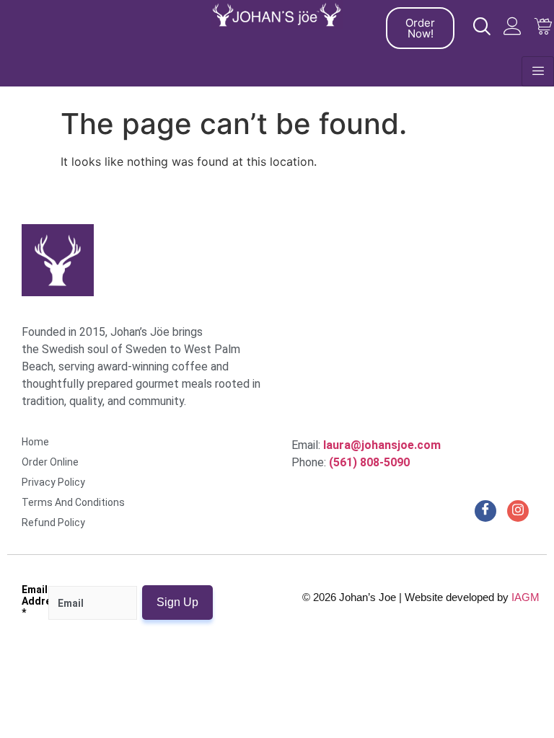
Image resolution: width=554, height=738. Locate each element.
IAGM (525, 597)
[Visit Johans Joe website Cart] (543, 26)
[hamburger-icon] (538, 71)
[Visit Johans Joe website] (481, 26)
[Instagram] (518, 511)
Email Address (35, 601)
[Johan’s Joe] (277, 14)
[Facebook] (485, 511)
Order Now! (420, 28)
